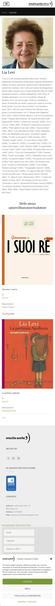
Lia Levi (5, 298)
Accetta (27, 582)
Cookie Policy (22, 601)
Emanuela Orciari (9, 410)
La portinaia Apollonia (11, 393)
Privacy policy (32, 601)
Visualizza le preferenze (27, 596)
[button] (51, 559)
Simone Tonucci (8, 307)
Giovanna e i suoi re (9, 289)
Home (4, 12)
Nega (27, 589)
